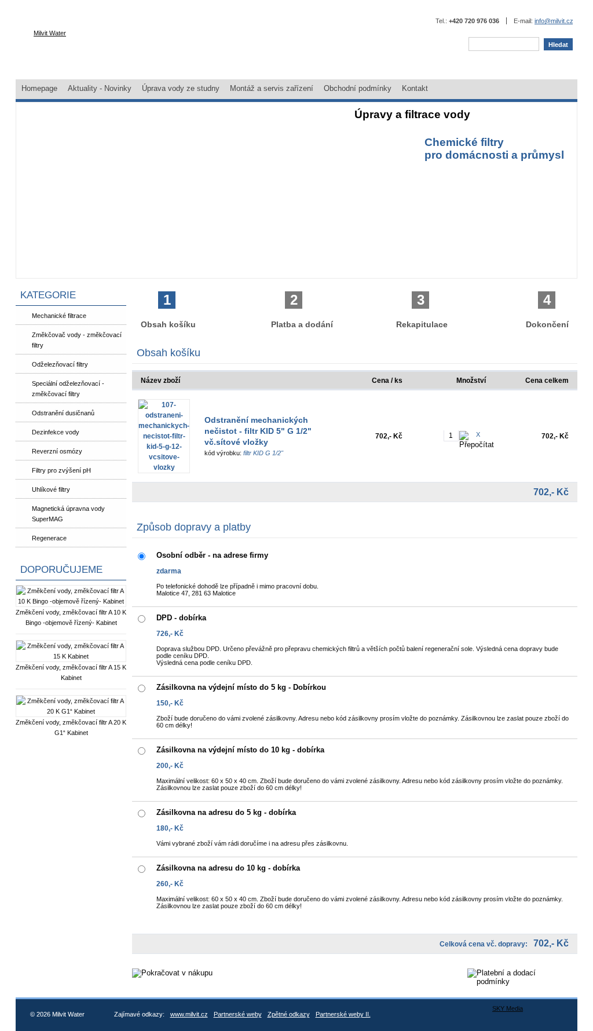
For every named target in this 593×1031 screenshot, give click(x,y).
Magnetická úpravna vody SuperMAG (68, 513)
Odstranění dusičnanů (63, 413)
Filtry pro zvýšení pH (61, 470)
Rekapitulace (422, 310)
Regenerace (49, 538)
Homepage (39, 88)
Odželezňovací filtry (60, 364)
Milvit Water (50, 33)
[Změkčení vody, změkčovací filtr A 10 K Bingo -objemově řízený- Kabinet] (71, 601)
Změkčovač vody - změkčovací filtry (77, 340)
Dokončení (547, 310)
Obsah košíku (168, 310)
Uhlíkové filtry (51, 489)
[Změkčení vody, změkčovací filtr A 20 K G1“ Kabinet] (71, 711)
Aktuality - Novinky (99, 88)
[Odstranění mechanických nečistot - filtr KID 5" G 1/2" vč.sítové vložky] (164, 436)
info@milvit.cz (554, 20)
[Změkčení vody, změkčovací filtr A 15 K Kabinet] (71, 656)
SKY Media (507, 1008)
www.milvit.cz (189, 1014)
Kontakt (415, 88)
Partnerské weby (238, 1014)
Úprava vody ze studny (180, 88)
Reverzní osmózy (57, 451)
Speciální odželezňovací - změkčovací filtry (68, 388)
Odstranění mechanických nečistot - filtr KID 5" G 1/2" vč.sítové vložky (258, 431)
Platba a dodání (302, 310)
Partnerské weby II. (343, 1014)
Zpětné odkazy (289, 1014)
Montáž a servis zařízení (271, 88)
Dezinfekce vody (55, 432)
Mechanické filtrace (59, 315)
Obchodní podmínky (357, 88)
